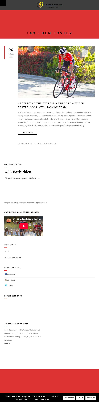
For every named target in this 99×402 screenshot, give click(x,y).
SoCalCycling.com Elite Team (41, 143)
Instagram (11, 280)
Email (7, 252)
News (23, 143)
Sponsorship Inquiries (13, 257)
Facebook (11, 275)
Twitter (10, 286)
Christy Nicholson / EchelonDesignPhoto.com (30, 203)
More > (7, 343)
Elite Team (24, 330)
